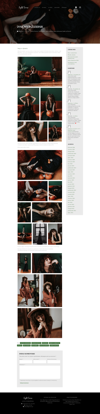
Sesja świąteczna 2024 (73, 60)
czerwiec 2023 (71, 174)
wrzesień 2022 (71, 192)
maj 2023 (70, 176)
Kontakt (64, 7)
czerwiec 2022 (71, 198)
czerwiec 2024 (71, 159)
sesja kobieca (35, 345)
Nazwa (21, 359)
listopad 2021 (71, 208)
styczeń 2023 (71, 184)
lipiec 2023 (70, 171)
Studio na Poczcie (66, 31)
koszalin (20, 345)
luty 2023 (70, 182)
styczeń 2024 (71, 165)
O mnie (50, 7)
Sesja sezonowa (49, 31)
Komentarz (22, 364)
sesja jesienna (26, 345)
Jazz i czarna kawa (72, 52)
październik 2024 (72, 153)
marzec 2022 (71, 200)
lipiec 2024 (70, 157)
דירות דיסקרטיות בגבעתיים (74, 128)
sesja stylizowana (44, 345)
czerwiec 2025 (71, 149)
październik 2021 (72, 210)
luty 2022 (70, 202)
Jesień (32, 31)
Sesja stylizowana (58, 31)
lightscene (21, 31)
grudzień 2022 (71, 186)
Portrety (36, 31)
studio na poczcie (54, 345)
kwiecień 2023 (71, 178)
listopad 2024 (71, 151)
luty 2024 (70, 163)
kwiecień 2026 (71, 147)
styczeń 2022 (71, 204)
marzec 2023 (71, 180)
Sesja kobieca (42, 31)
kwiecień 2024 (71, 161)
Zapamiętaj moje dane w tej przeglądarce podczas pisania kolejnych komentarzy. (38, 380)
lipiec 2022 (70, 196)
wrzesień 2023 (71, 169)
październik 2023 (72, 167)
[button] (37, 7)
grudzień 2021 (71, 206)
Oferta (36, 7)
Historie (57, 7)
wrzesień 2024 (71, 155)
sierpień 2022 (71, 194)
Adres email (36, 359)
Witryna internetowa (51, 359)
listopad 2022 (71, 188)
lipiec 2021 (70, 212)
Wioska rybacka (71, 54)
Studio (44, 7)
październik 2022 (72, 190)
